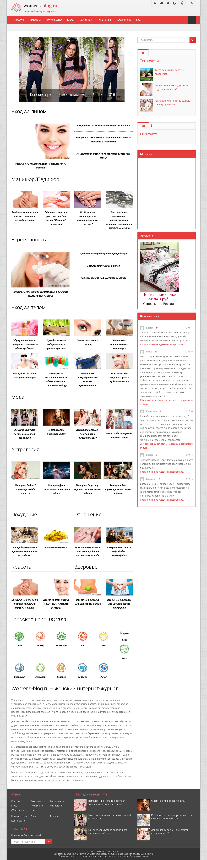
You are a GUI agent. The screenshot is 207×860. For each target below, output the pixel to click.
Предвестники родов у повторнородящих (103, 253)
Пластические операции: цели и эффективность (119, 377)
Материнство (54, 20)
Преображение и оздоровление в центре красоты (56, 344)
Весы (124, 658)
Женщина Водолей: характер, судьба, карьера (26, 489)
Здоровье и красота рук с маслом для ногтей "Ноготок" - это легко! (56, 218)
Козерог (61, 676)
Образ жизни (123, 20)
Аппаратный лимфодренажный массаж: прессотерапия (87, 379)
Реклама (54, 816)
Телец (40, 645)
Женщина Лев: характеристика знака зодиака (118, 489)
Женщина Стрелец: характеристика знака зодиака (87, 489)
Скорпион (19, 676)
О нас (34, 816)
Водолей (82, 676)
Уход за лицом (29, 111)
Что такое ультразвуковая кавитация (119, 344)
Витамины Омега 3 (56, 547)
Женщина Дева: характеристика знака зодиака (56, 489)
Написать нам (19, 816)
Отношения (104, 20)
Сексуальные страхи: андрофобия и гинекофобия (119, 551)
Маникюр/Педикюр (35, 179)
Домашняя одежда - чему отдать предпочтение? (87, 433)
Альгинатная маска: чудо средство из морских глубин (103, 155)
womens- (40, 5)
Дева (124, 639)
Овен (19, 645)
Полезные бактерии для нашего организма (88, 601)
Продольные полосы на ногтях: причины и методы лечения (24, 216)
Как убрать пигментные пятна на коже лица (103, 125)
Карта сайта (18, 820)
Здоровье (35, 20)
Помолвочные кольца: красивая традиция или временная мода (87, 551)
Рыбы (103, 676)
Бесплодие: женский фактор (103, 265)
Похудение (85, 20)
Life (138, 20)
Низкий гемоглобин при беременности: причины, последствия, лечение (40, 293)
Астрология (25, 449)
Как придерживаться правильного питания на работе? (24, 551)
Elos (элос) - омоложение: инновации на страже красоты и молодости (103, 139)
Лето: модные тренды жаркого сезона (119, 435)
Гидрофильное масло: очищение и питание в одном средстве (25, 344)
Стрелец (40, 676)
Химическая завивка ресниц (87, 342)
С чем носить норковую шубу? (56, 431)
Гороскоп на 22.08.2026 (39, 619)
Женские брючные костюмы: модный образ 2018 (24, 433)
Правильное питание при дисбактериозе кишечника (119, 603)
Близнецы (61, 645)
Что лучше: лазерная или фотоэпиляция (24, 375)
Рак (82, 645)
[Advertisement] (159, 192)
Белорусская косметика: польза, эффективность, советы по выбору (56, 379)
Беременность (28, 240)
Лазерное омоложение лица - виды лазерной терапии (40, 165)
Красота (19, 20)
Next (128, 477)
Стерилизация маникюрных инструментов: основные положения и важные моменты (119, 220)
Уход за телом (28, 307)
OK (48, 841)
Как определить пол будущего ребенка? (103, 277)
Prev (13, 477)
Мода (70, 20)
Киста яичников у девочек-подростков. (162, 344)
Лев (103, 645)
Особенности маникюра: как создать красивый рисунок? (87, 218)
